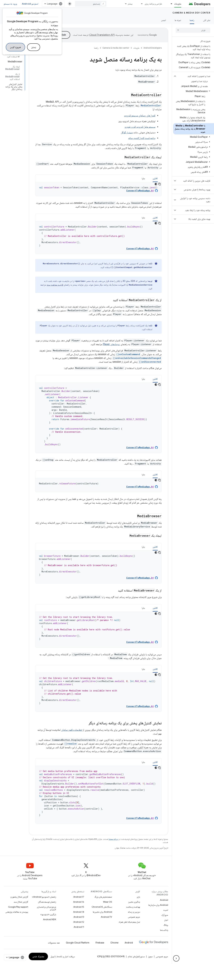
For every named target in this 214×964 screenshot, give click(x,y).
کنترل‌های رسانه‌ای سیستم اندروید (139, 115)
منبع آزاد (164, 915)
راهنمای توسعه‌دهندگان (47, 901)
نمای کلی (206, 20)
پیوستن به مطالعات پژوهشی (16, 911)
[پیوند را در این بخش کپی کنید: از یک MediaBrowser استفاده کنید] (115, 591)
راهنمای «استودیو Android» (44, 896)
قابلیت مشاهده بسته (55, 284)
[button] (195, 76)
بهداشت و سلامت (133, 906)
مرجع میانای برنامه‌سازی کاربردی (46, 908)
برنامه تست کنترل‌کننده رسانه (141, 138)
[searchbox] (193, 30)
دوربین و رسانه (134, 911)
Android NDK (49, 919)
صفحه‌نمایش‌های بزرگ (103, 896)
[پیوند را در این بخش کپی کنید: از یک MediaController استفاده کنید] (110, 300)
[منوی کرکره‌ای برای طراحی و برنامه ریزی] (140, 4)
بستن (33, 47)
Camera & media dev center (191, 12)
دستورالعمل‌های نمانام (136, 956)
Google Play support (18, 906)
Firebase (100, 942)
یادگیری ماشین (134, 901)
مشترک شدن (38, 956)
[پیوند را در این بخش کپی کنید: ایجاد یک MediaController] (121, 157)
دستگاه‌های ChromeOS (102, 906)
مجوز (150, 956)
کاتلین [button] (155, 178)
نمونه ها (178, 20)
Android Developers (153, 48)
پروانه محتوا (113, 839)
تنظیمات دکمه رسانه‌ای (71, 730)
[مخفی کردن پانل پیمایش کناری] (176, 958)
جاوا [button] (143, 178)
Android (164, 900)
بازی (138, 896)
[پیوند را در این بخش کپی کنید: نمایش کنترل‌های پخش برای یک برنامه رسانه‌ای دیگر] (85, 723)
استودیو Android (30, 3)
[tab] (155, 178)
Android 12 (78, 921)
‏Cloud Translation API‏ (102, 34)
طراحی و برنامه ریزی (153, 3)
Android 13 (78, 916)
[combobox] (90, 4)
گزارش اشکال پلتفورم (19, 896)
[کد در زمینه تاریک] (156, 184)
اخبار (166, 920)
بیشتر (130, 3)
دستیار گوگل (127, 132)
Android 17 (78, 896)
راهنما (192, 20)
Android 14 (78, 911)
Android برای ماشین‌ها (102, 911)
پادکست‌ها (164, 930)
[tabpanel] (98, 189)
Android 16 (78, 901)
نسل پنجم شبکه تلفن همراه (129, 921)
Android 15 (78, 906)
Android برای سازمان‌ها (158, 905)
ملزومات (177, 3)
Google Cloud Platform (77, 942)
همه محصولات (54, 942)
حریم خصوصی (134, 916)
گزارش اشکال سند (21, 901)
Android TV (106, 916)
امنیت (165, 910)
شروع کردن (15, 47)
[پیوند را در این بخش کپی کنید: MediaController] (128, 95)
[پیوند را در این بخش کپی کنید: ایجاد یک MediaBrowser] (125, 536)
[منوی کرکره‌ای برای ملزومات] (170, 4)
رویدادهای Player (111, 344)
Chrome (114, 942)
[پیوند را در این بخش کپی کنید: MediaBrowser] (134, 516)
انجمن (163, 20)
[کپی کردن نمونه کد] (160, 184)
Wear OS (107, 901)
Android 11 (79, 926)
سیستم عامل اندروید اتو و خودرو (140, 126)
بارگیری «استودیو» (48, 914)
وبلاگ (166, 925)
